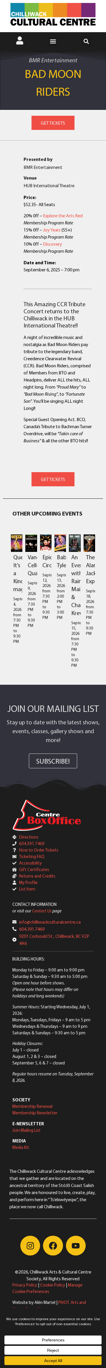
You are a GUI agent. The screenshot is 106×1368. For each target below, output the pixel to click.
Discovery (52, 244)
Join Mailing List (26, 1130)
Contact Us (42, 911)
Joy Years (52, 230)
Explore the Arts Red (63, 216)
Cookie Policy (52, 1285)
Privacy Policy (24, 1285)
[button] (53, 41)
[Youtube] (76, 1246)
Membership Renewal (32, 1106)
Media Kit (20, 1147)
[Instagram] (30, 1246)
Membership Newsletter (34, 1113)
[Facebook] (53, 1246)
